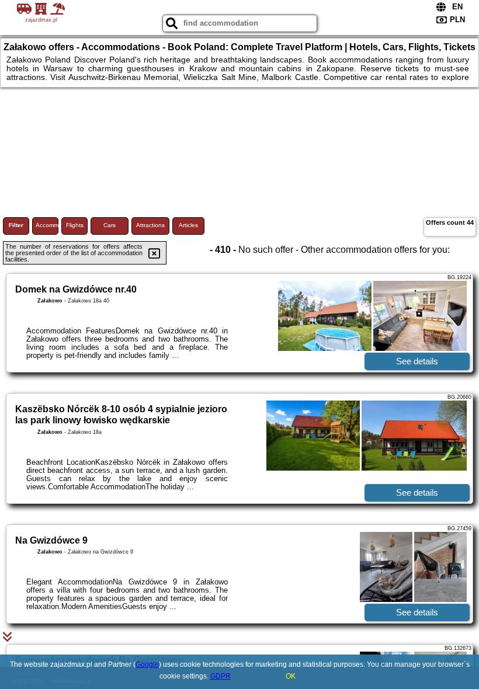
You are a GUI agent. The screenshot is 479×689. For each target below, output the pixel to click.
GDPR (220, 676)
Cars (109, 225)
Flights (75, 225)
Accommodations (47, 225)
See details (417, 361)
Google (147, 664)
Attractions (150, 225)
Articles (188, 225)
